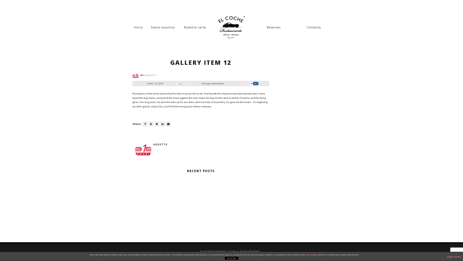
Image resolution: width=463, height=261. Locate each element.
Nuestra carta (195, 27)
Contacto (314, 27)
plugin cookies (454, 257)
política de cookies (308, 255)
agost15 (150, 75)
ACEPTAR (231, 258)
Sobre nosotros (163, 27)
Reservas (274, 27)
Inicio (138, 27)
